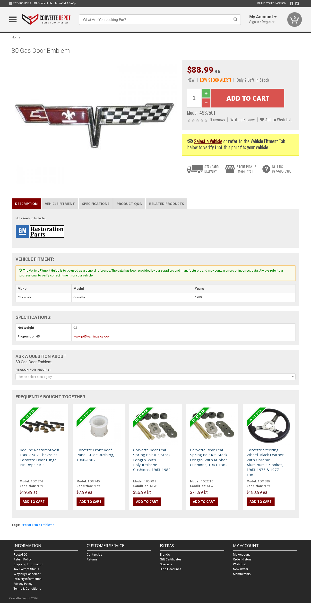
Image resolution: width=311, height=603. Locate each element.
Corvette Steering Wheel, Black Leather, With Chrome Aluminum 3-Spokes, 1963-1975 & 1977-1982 (266, 462)
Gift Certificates (170, 559)
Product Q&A (129, 203)
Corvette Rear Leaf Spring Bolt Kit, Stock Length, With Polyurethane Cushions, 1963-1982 (152, 459)
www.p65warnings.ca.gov (91, 336)
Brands (165, 554)
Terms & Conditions (27, 588)
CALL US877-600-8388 (281, 169)
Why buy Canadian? (27, 574)
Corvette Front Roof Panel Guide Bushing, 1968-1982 (95, 454)
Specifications (95, 203)
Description (26, 203)
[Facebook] (291, 3)
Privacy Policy (23, 583)
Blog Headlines (170, 569)
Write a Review (242, 119)
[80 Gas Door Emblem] (94, 122)
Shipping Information (28, 564)
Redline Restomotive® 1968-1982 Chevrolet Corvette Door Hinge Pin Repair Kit (40, 457)
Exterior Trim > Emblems (37, 525)
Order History (242, 559)
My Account (241, 554)
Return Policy (23, 559)
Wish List (239, 564)
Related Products (166, 203)
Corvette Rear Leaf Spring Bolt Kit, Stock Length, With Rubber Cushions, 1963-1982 (208, 457)
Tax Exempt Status (26, 569)
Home (16, 37)
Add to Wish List (278, 119)
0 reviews (217, 119)
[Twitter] (297, 3)
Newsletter (240, 569)
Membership (242, 574)
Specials (166, 564)
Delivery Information (28, 579)
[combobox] (155, 376)
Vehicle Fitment (60, 203)
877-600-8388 (21, 3)
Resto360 (20, 554)
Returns (92, 559)
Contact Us (44, 3)
